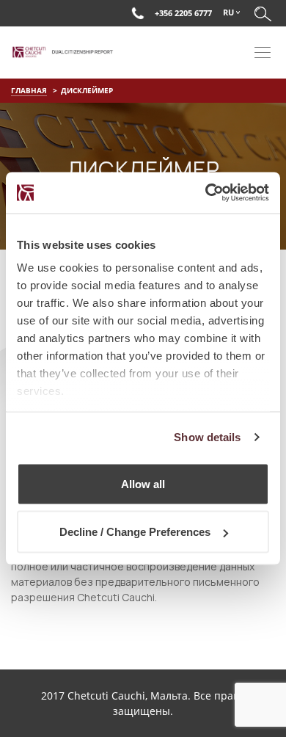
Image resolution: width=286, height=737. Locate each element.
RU (228, 12)
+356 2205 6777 (183, 12)
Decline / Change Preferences (134, 532)
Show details (207, 437)
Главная (29, 90)
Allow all (143, 483)
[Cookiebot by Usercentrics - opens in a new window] (205, 193)
